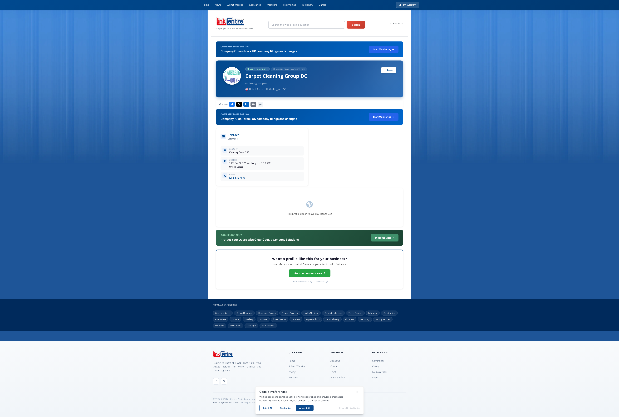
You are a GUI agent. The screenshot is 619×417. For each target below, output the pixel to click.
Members (272, 4)
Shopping (219, 325)
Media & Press (380, 371)
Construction (389, 313)
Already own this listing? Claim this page (309, 281)
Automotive (220, 319)
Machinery (364, 319)
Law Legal (251, 325)
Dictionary (307, 4)
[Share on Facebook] (232, 104)
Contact (334, 366)
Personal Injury (332, 319)
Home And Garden (267, 313)
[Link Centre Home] (234, 21)
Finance (235, 319)
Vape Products (312, 319)
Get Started (255, 4)
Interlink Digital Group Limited (226, 402)
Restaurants (235, 325)
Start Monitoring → (383, 49)
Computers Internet (333, 313)
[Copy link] (260, 104)
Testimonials (289, 4)
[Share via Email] (253, 104)
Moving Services (383, 319)
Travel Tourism (355, 313)
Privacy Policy (337, 377)
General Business (244, 313)
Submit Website (235, 4)
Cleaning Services (290, 313)
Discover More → (384, 237)
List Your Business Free (308, 273)
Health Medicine (311, 313)
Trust (333, 371)
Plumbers (349, 319)
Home (205, 4)
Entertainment (268, 325)
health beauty (279, 319)
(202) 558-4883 (237, 177)
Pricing (292, 371)
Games (322, 4)
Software (263, 319)
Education (372, 313)
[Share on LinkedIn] (246, 104)
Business (296, 319)
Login (390, 70)
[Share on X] (239, 104)
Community (378, 360)
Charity (375, 366)
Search (356, 24)
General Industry (222, 313)
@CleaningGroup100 (256, 83)
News (218, 4)
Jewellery (249, 319)
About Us (335, 360)
